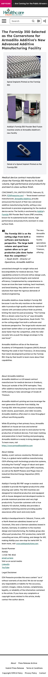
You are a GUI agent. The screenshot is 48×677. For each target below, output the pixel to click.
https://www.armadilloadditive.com (17, 445)
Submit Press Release (15, 668)
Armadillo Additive (23, 199)
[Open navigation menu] (4, 21)
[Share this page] (44, 21)
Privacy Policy (31, 673)
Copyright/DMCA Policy (12, 673)
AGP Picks (5, 4)
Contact (42, 673)
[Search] (33, 21)
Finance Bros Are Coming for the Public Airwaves (25, 3)
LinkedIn (5, 564)
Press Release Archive (27, 663)
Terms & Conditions (34, 668)
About (13, 663)
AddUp (40, 211)
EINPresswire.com (15, 195)
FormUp (5, 214)
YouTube (5, 567)
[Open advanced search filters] (38, 21)
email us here (7, 558)
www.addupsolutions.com (27, 543)
